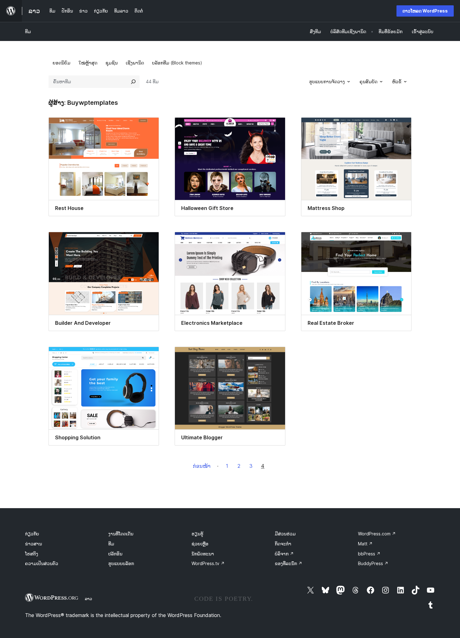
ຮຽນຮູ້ (197, 533)
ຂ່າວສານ (33, 543)
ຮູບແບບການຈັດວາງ (327, 81)
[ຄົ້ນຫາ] (133, 81)
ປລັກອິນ (115, 553)
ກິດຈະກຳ (283, 543)
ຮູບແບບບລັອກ (121, 563)
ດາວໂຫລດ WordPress (425, 10)
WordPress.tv (208, 563)
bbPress (369, 553)
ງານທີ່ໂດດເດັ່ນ (120, 533)
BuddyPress (373, 563)
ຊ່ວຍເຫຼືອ (200, 543)
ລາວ (88, 598)
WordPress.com (377, 533)
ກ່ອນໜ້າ (202, 466)
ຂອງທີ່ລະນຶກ (288, 563)
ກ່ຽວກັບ (32, 533)
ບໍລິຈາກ (284, 553)
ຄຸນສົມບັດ (368, 81)
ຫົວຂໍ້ (396, 81)
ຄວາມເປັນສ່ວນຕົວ (41, 563)
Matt (365, 543)
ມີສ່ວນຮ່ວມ (285, 533)
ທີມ (28, 31)
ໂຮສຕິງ (31, 553)
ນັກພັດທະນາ (203, 553)
